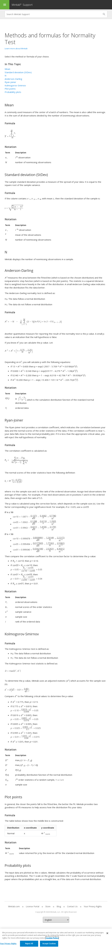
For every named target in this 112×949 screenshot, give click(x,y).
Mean (7, 68)
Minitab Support (22, 4)
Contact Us (72, 906)
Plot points (10, 88)
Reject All (29, 943)
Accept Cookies (49, 943)
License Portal (32, 906)
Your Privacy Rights (8, 943)
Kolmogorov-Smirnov (15, 85)
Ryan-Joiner (10, 82)
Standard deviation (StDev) (18, 72)
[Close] (107, 933)
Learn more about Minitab (16, 48)
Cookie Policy (52, 938)
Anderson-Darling (13, 78)
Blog (59, 906)
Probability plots (13, 92)
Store (47, 906)
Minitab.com (14, 906)
